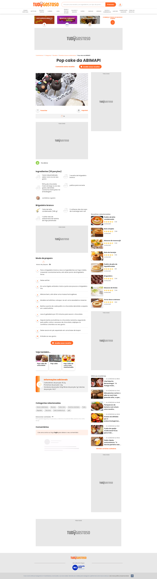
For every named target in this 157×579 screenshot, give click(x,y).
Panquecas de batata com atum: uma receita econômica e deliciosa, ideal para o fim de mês (112, 407)
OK (132, 576)
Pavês (84, 407)
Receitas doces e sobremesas (67, 55)
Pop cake (54, 364)
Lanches (115, 11)
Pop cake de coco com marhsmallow (68, 365)
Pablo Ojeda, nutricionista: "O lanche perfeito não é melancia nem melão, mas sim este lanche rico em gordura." (112, 442)
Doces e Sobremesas (107, 11)
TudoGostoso (39, 55)
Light (69, 410)
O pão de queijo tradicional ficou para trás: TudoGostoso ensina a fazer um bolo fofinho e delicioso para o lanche (112, 430)
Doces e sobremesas (42, 407)
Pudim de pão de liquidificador (110, 265)
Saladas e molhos (74, 11)
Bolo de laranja (110, 252)
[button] (82, 110)
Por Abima (44, 163)
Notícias (33, 11)
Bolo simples (109, 229)
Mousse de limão (110, 288)
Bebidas (99, 11)
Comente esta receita (65, 67)
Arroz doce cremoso (112, 300)
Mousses (53, 407)
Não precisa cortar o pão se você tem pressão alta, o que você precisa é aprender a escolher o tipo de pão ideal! (112, 395)
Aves (58, 11)
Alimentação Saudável (123, 11)
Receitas (55, 55)
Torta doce (48, 410)
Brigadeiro (39, 410)
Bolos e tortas (41, 11)
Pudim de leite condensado (109, 218)
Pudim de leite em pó (59, 410)
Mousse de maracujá (112, 241)
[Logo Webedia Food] (78, 567)
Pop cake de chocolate (42, 364)
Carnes (50, 11)
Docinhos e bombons (73, 407)
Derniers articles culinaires (106, 449)
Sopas (82, 11)
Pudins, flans (62, 407)
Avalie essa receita (91, 67)
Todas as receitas (132, 11)
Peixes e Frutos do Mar (66, 11)
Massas (90, 11)
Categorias (48, 55)
